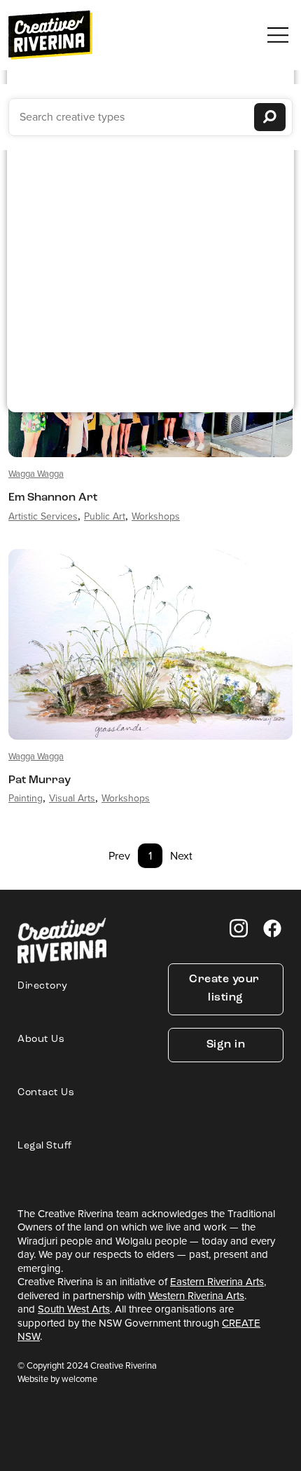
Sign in (226, 1044)
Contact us (46, 1092)
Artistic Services (43, 516)
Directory (43, 986)
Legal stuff (45, 1146)
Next (181, 856)
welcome (79, 1378)
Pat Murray (39, 780)
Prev (119, 856)
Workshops (156, 516)
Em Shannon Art (52, 497)
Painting (25, 798)
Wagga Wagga (36, 473)
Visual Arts (72, 798)
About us (41, 1039)
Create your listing (225, 988)
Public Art (104, 516)
